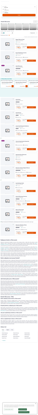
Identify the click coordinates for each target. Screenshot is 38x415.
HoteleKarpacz (27, 334)
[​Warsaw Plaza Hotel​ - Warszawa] (7, 214)
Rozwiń (4, 340)
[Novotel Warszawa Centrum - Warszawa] (7, 201)
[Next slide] (13, 44)
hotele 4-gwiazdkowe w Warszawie (13, 302)
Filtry (2, 32)
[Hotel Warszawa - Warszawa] (7, 70)
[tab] (5, 109)
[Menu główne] (36, 1)
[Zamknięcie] (36, 404)
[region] (7, 44)
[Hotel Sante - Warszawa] (7, 104)
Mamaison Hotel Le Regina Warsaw (17, 274)
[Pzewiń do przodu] (34, 21)
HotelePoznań (4, 336)
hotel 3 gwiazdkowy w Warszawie (15, 293)
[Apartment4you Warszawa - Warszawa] (7, 159)
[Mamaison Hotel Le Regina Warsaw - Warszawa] (7, 172)
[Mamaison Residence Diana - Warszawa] (7, 229)
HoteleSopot (15, 334)
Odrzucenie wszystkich (22, 409)
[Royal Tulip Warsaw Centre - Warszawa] (7, 57)
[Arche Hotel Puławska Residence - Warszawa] (7, 130)
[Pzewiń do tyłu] (36, 21)
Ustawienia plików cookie (9, 409)
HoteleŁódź (26, 336)
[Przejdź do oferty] (13, 86)
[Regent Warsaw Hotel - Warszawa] (7, 44)
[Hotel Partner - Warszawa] (7, 117)
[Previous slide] (2, 44)
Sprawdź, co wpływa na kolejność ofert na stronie (31, 36)
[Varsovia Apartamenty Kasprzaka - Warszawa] (7, 146)
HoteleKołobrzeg (16, 336)
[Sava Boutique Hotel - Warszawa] (7, 187)
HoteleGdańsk (4, 334)
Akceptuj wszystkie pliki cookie (24, 412)
